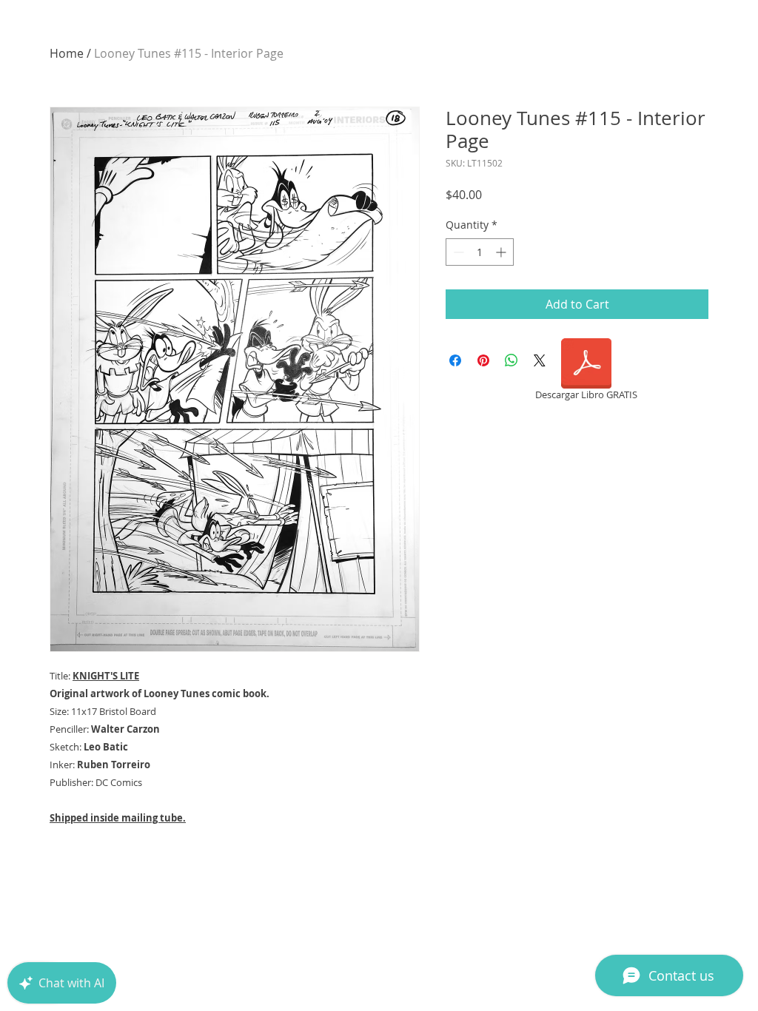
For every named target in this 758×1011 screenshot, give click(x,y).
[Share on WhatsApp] (511, 360)
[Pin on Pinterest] (483, 360)
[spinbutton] (479, 252)
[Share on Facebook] (455, 360)
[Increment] (502, 252)
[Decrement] (457, 252)
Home (67, 53)
